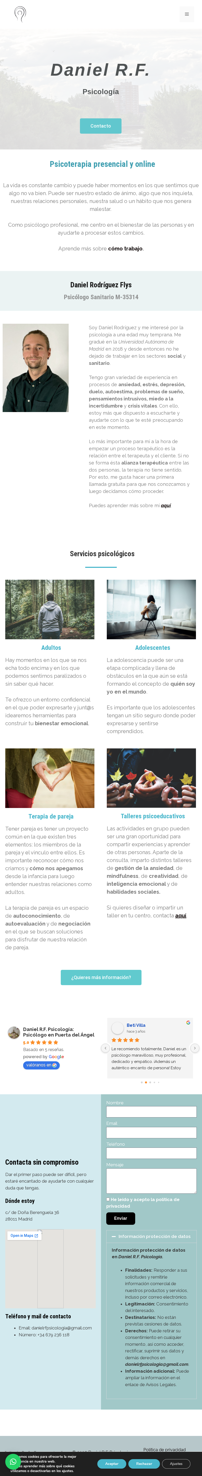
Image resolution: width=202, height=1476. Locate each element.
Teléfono (115, 1144)
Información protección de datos (154, 1236)
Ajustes (176, 1463)
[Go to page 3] (154, 1082)
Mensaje (115, 1164)
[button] (151, 1236)
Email (111, 1123)
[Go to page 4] (158, 1082)
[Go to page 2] (150, 1082)
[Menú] (187, 14)
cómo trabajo (125, 248)
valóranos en (38, 1064)
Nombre (115, 1102)
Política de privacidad (164, 1449)
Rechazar (144, 1463)
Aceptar (111, 1463)
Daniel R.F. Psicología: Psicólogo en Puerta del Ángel (58, 1032)
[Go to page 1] (146, 1082)
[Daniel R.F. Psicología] (20, 14)
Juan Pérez (138, 1025)
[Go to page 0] (141, 1082)
